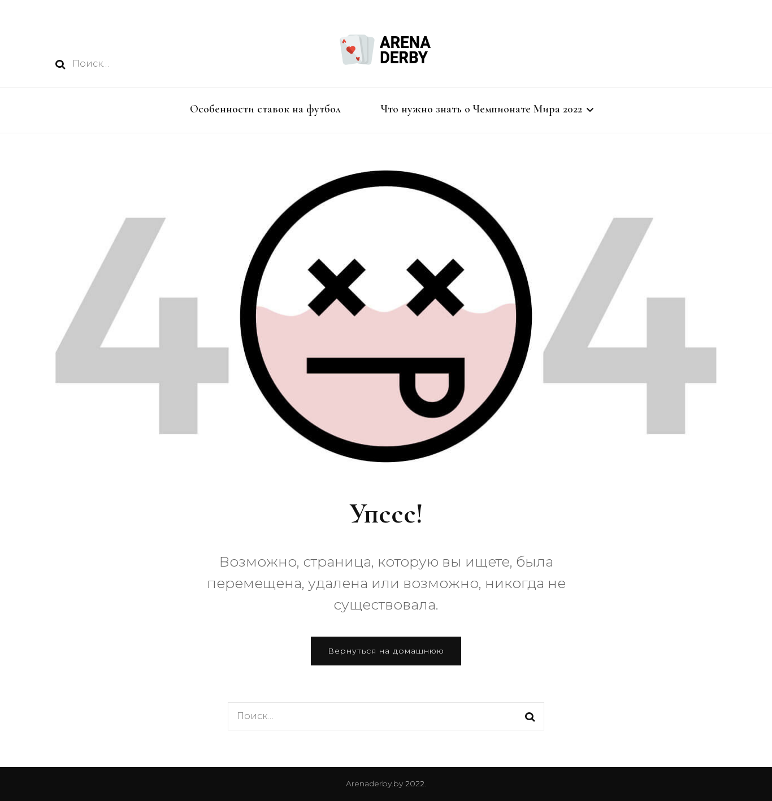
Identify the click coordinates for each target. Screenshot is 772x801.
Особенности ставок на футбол (265, 109)
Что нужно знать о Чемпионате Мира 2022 (481, 109)
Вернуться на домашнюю (386, 651)
